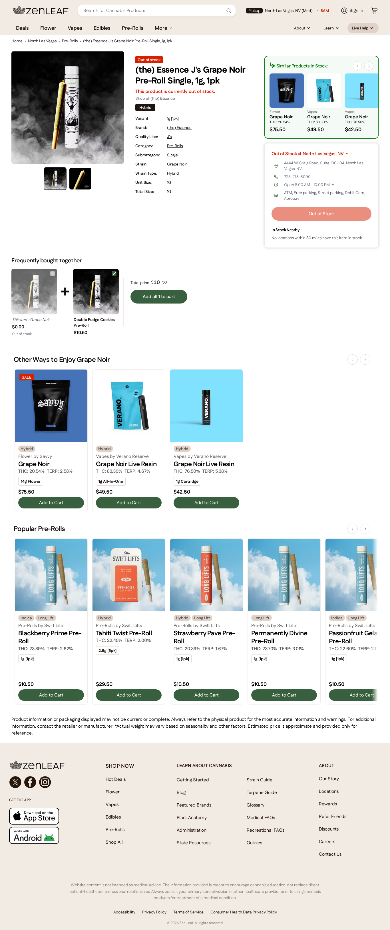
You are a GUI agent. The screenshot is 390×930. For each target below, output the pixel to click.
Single (172, 155)
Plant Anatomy (192, 817)
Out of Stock (322, 213)
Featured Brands (194, 805)
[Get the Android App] (46, 835)
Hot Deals (116, 779)
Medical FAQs (261, 817)
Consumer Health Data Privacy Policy (243, 912)
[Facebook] (30, 782)
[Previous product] (352, 359)
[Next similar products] (368, 66)
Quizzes (254, 842)
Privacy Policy (154, 912)
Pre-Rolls (132, 27)
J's (169, 136)
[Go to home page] (46, 765)
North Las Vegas (42, 41)
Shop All (114, 842)
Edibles (102, 27)
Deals (22, 27)
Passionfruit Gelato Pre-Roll (356, 637)
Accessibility (124, 912)
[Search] (228, 10)
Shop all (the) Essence (155, 98)
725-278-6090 (297, 176)
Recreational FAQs (265, 830)
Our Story (329, 778)
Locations (329, 791)
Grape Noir (33, 463)
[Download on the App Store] (46, 816)
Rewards (328, 804)
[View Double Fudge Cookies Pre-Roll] (96, 291)
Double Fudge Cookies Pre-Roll (94, 322)
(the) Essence (179, 127)
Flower (48, 27)
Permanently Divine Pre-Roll (279, 637)
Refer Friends (332, 816)
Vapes (75, 27)
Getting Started (193, 780)
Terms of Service (188, 912)
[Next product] (365, 359)
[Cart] (374, 10)
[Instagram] (45, 782)
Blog (181, 792)
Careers (327, 841)
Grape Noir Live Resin (126, 463)
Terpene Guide (262, 792)
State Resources (193, 842)
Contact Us (330, 854)
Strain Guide (259, 780)
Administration (191, 830)
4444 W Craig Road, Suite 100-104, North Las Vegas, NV (323, 165)
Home (17, 41)
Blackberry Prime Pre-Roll (49, 637)
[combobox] (153, 10)
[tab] (55, 178)
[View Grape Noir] (34, 291)
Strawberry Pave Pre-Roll (204, 637)
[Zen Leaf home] (41, 10)
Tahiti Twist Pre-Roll (124, 633)
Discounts (329, 829)
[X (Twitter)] (15, 782)
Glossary (255, 805)
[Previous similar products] (357, 66)
